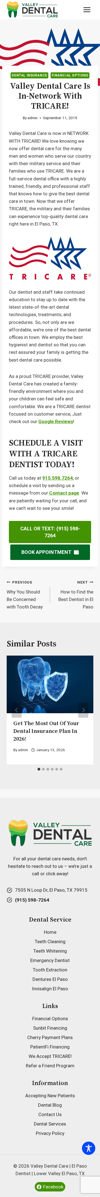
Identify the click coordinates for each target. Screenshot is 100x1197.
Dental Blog (50, 1105)
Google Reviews (55, 421)
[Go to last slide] (17, 710)
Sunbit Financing (50, 1028)
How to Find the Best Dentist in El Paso (75, 595)
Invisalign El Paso (50, 988)
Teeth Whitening (50, 951)
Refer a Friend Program (50, 1065)
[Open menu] (86, 9)
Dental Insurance (29, 75)
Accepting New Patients (50, 1095)
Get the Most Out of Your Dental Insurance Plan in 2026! (46, 731)
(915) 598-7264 (32, 900)
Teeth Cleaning (50, 941)
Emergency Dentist (50, 960)
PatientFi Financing (50, 1047)
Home (50, 932)
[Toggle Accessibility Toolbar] (88, 1148)
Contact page (64, 493)
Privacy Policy (50, 1133)
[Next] (83, 710)
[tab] (39, 769)
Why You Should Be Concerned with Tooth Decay (25, 595)
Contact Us (50, 1114)
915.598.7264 (57, 478)
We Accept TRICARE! (50, 1056)
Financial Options (70, 75)
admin (33, 118)
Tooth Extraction (50, 970)
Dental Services (50, 1124)
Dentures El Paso (50, 979)
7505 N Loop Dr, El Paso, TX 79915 (51, 890)
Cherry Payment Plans (50, 1037)
